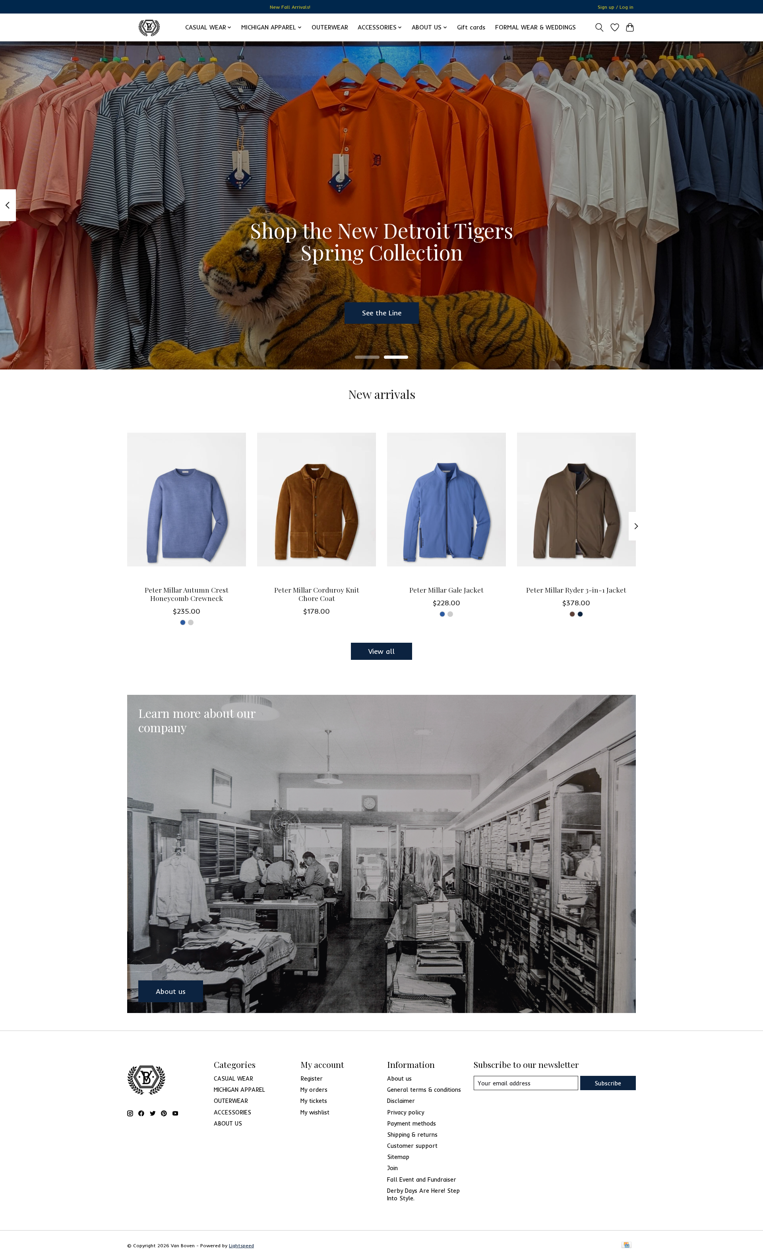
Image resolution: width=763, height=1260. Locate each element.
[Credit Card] (626, 1245)
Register (311, 1078)
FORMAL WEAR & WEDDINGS (535, 27)
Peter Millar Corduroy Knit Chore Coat (316, 594)
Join (392, 1168)
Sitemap (398, 1157)
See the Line (381, 312)
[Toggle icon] (599, 27)
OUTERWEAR (330, 27)
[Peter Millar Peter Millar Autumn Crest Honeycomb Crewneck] (186, 499)
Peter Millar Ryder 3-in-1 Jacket (576, 589)
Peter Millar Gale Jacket (446, 589)
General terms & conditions (424, 1089)
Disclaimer (401, 1100)
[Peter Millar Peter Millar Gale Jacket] (446, 499)
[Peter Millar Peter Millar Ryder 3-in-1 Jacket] (576, 499)
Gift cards (471, 27)
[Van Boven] (149, 27)
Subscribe (608, 1083)
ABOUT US (228, 1123)
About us (399, 1078)
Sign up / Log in (615, 7)
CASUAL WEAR (233, 1078)
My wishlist (314, 1112)
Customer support (412, 1145)
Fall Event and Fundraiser (421, 1179)
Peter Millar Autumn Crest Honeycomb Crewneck (187, 594)
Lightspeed (241, 1245)
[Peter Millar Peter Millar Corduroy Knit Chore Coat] (316, 499)
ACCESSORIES (232, 1112)
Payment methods (411, 1123)
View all (381, 651)
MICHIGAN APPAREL (239, 1089)
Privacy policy (405, 1112)
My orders (313, 1089)
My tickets (313, 1100)
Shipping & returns (412, 1134)
